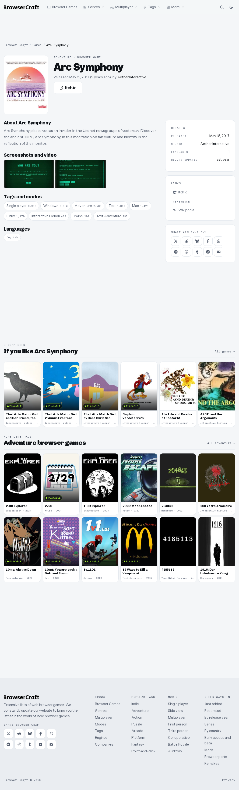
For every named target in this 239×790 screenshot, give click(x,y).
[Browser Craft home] (21, 7)
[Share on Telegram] (175, 252)
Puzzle (136, 724)
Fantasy (137, 744)
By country (212, 730)
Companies (104, 744)
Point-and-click (143, 751)
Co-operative (179, 737)
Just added (213, 704)
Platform (138, 737)
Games (37, 45)
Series (209, 724)
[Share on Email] (218, 252)
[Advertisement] (119, 28)
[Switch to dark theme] (231, 7)
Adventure (140, 710)
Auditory (175, 751)
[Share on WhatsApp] (218, 241)
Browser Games (107, 704)
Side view (175, 710)
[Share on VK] (208, 252)
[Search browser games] (222, 7)
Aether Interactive (131, 77)
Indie (135, 704)
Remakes (211, 763)
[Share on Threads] (186, 252)
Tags (99, 730)
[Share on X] (175, 241)
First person (177, 724)
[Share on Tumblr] (197, 252)
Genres (101, 710)
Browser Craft (16, 45)
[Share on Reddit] (186, 241)
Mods (209, 750)
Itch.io (71, 87)
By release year (216, 717)
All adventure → (221, 443)
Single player (178, 704)
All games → (225, 351)
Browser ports (215, 756)
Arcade (137, 730)
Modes (100, 724)
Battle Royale (178, 744)
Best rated (212, 710)
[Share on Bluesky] (197, 241)
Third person (178, 730)
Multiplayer (103, 717)
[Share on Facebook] (208, 241)
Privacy (228, 780)
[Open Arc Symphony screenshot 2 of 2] (80, 174)
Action (136, 717)
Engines (101, 737)
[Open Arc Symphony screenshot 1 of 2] (29, 174)
